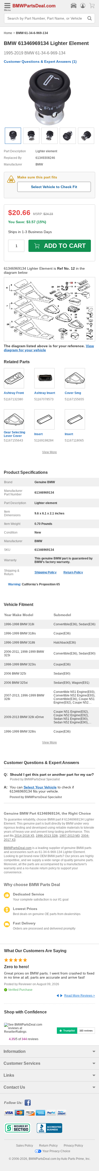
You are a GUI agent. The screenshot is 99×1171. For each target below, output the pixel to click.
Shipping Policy (46, 572)
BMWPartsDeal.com (17, 848)
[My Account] (83, 6)
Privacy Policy (73, 1145)
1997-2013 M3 (69, 836)
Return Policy (73, 572)
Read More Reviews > (79, 995)
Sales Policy (24, 1145)
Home (8, 33)
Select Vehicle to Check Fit (54, 187)
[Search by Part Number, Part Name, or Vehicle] (90, 18)
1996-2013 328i (47, 836)
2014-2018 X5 (24, 836)
